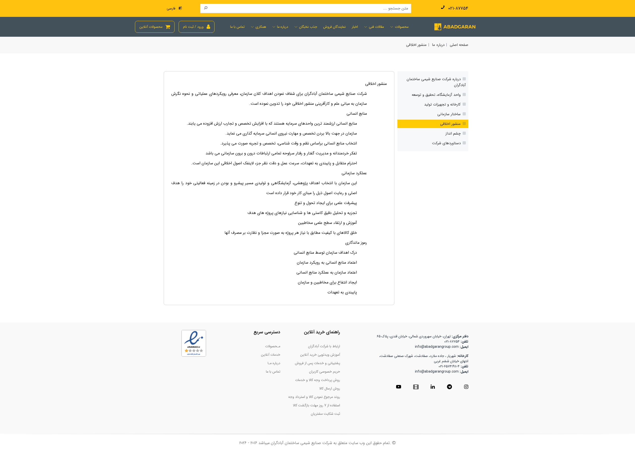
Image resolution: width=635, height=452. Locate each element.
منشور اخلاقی (416, 45)
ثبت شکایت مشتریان (325, 414)
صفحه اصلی (459, 45)
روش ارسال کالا (329, 388)
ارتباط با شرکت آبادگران (324, 346)
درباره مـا (274, 363)
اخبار (355, 27)
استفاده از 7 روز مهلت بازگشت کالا (316, 405)
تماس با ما (237, 27)
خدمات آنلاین (270, 354)
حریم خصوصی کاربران (324, 371)
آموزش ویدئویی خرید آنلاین (320, 354)
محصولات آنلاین (150, 27)
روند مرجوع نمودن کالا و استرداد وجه (314, 397)
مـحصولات (272, 346)
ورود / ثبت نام (193, 27)
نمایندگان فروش (334, 27)
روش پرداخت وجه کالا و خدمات (317, 380)
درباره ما (438, 45)
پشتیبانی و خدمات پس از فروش (317, 363)
